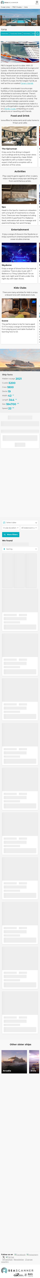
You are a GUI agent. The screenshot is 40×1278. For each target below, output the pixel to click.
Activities (26, 34)
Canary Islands (27, 83)
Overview (4, 34)
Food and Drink (16, 34)
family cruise (10, 109)
